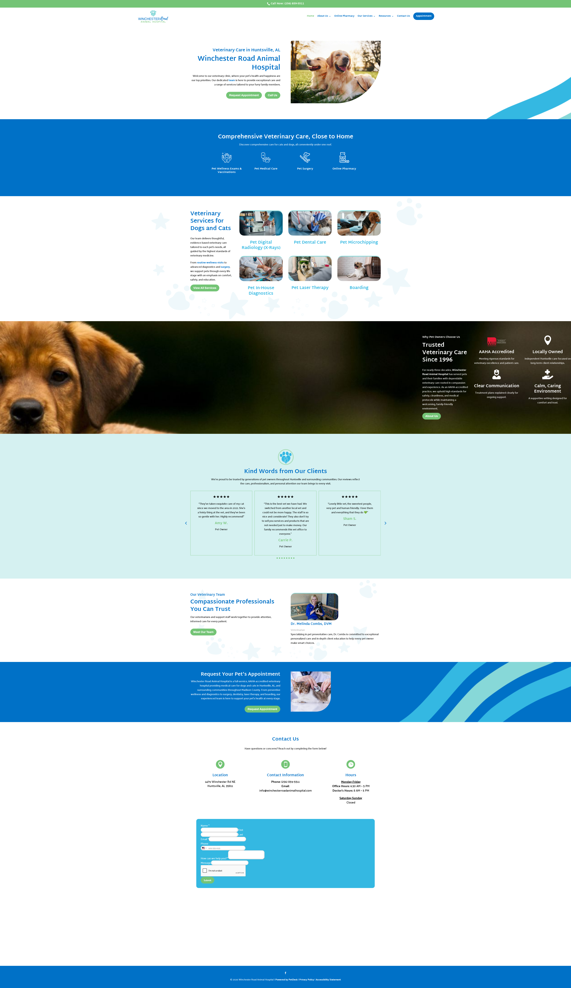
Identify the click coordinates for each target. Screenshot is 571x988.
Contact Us (403, 16)
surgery (225, 266)
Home (310, 16)
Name (205, 825)
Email (205, 839)
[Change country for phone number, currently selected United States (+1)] (204, 848)
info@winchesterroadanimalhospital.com (285, 790)
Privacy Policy (306, 979)
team (232, 80)
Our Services (365, 16)
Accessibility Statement (328, 979)
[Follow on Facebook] (285, 973)
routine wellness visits (210, 262)
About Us (322, 16)
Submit (207, 880)
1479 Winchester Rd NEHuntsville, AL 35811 (220, 783)
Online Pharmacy (344, 16)
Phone (204, 843)
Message (206, 862)
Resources (385, 16)
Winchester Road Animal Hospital (444, 372)
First (240, 829)
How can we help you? (214, 858)
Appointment (424, 16)
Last (240, 834)
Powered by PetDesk (286, 979)
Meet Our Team (203, 632)
